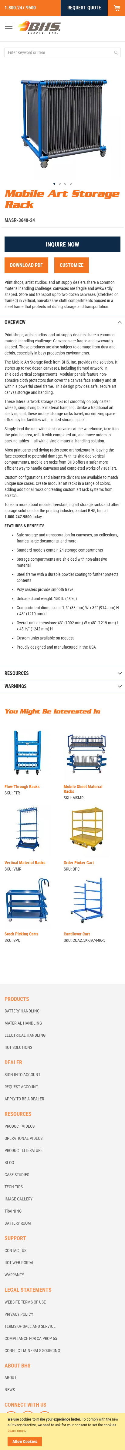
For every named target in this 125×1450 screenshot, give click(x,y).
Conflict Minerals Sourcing (32, 1350)
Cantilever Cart (77, 933)
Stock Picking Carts (21, 933)
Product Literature (23, 1150)
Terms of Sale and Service (30, 1326)
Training (13, 1211)
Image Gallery (18, 1199)
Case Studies (17, 1174)
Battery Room (18, 1223)
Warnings (16, 686)
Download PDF (26, 265)
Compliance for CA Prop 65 (31, 1338)
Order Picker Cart (79, 862)
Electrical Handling (25, 1035)
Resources (17, 673)
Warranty (14, 1274)
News (10, 1389)
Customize (71, 265)
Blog (9, 1162)
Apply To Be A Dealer (24, 1098)
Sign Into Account (22, 1074)
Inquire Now (62, 244)
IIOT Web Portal (19, 1262)
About (10, 1377)
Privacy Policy (19, 1314)
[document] (63, 1431)
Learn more (16, 1430)
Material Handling (23, 1023)
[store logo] (39, 27)
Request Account (21, 1086)
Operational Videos (23, 1138)
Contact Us (15, 1250)
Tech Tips (14, 1186)
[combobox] (62, 52)
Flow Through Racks (22, 786)
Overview (15, 322)
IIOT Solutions (18, 1047)
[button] (54, 183)
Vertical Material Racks (25, 862)
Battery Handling (22, 1011)
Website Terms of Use (25, 1302)
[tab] (62, 322)
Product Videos (20, 1126)
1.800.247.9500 (20, 8)
